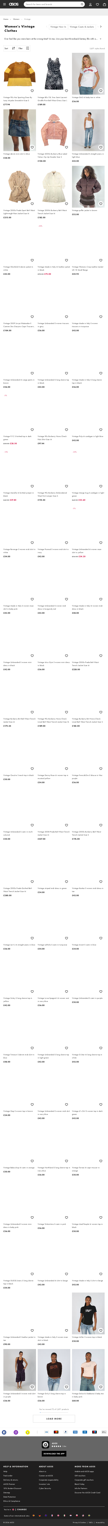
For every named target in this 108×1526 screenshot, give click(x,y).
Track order (7, 1475)
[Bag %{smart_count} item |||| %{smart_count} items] (104, 4)
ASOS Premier (9, 1484)
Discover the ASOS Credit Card (87, 1492)
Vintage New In (58, 26)
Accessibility (100, 1522)
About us (42, 1471)
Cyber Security (45, 1488)
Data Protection (9, 1496)
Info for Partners (81, 1488)
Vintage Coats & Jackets (82, 26)
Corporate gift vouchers (84, 1480)
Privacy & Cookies (79, 1522)
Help (5, 1471)
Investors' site (44, 1484)
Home (5, 19)
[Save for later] (32, 91)
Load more (54, 1418)
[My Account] (90, 4)
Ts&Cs (91, 1522)
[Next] (101, 27)
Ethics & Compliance (11, 1501)
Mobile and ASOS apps (84, 1471)
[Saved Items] (97, 4)
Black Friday (80, 1484)
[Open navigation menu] (4, 4)
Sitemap (6, 1492)
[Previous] (47, 27)
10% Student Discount (12, 1488)
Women (16, 19)
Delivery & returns (10, 1480)
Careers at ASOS (46, 1475)
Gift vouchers (80, 1475)
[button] (33, 1515)
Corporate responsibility (48, 1480)
